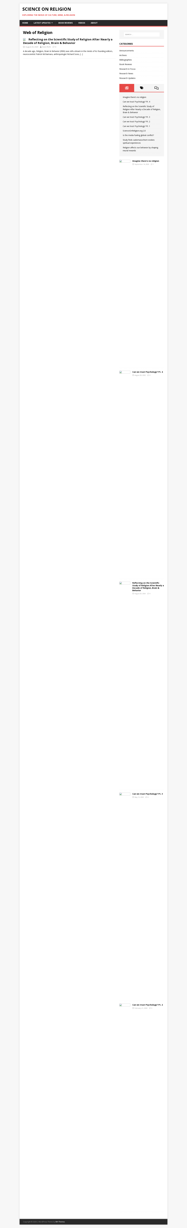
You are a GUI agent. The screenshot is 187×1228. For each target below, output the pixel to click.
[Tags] (141, 88)
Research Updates (127, 78)
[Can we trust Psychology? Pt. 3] (124, 996)
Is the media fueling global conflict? (138, 135)
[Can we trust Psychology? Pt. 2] (124, 1207)
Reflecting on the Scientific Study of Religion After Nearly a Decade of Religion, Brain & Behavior (68, 41)
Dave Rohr (46, 47)
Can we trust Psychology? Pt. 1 (136, 126)
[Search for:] (142, 34)
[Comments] (156, 88)
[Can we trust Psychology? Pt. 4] (124, 574)
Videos (81, 22)
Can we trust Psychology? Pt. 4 (136, 101)
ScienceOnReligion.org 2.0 (134, 130)
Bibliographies (125, 59)
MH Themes (60, 1222)
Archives (123, 55)
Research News (126, 73)
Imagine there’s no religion (134, 97)
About (94, 22)
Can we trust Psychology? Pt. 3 (136, 117)
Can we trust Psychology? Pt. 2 (136, 121)
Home (25, 22)
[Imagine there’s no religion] (124, 363)
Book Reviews (65, 22)
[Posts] (126, 88)
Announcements (126, 50)
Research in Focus (127, 69)
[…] (81, 54)
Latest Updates (42, 22)
